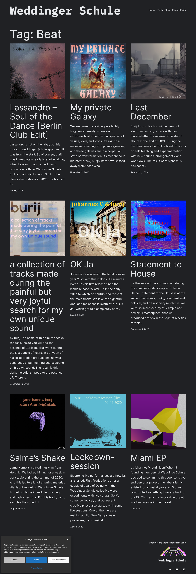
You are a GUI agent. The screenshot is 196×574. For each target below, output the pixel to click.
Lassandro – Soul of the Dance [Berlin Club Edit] (36, 121)
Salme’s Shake (37, 457)
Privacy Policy (36, 568)
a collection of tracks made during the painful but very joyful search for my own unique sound (37, 296)
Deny (36, 560)
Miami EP (148, 457)
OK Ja (81, 264)
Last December (151, 112)
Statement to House (156, 269)
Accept (14, 560)
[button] (67, 539)
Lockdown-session (92, 461)
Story (167, 10)
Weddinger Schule (65, 10)
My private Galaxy (91, 112)
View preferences (58, 560)
